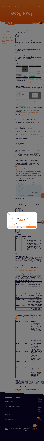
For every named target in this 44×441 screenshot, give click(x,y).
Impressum (22, 221)
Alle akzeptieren (31, 227)
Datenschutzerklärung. (22, 220)
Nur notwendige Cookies (12, 227)
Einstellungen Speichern (22, 227)
